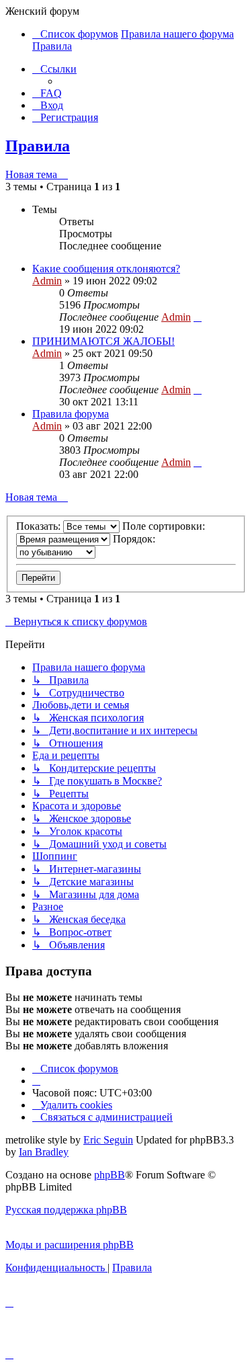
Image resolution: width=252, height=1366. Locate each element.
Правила (37, 146)
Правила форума (70, 413)
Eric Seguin (108, 1140)
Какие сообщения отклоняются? (106, 268)
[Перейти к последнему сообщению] (198, 317)
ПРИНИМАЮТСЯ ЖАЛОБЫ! (103, 341)
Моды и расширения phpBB (69, 1244)
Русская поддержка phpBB (66, 1209)
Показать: (39, 526)
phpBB (109, 1174)
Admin (47, 280)
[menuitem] (47, 93)
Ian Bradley (44, 1152)
